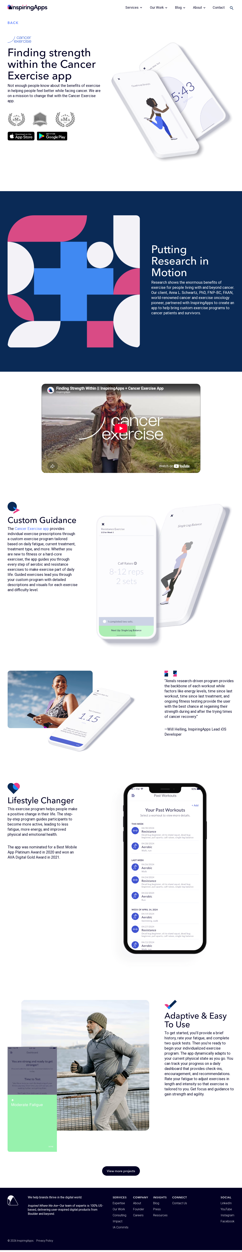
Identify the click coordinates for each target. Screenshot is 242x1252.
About (137, 1203)
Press (157, 1209)
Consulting (119, 1215)
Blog (156, 1203)
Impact (117, 1221)
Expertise (119, 1203)
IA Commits (120, 1227)
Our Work (119, 1209)
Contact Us (179, 1203)
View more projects (121, 1171)
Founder (138, 1209)
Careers (138, 1215)
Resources (160, 1215)
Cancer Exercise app (32, 528)
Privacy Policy (44, 1240)
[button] (134, 7)
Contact (219, 7)
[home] (27, 8)
